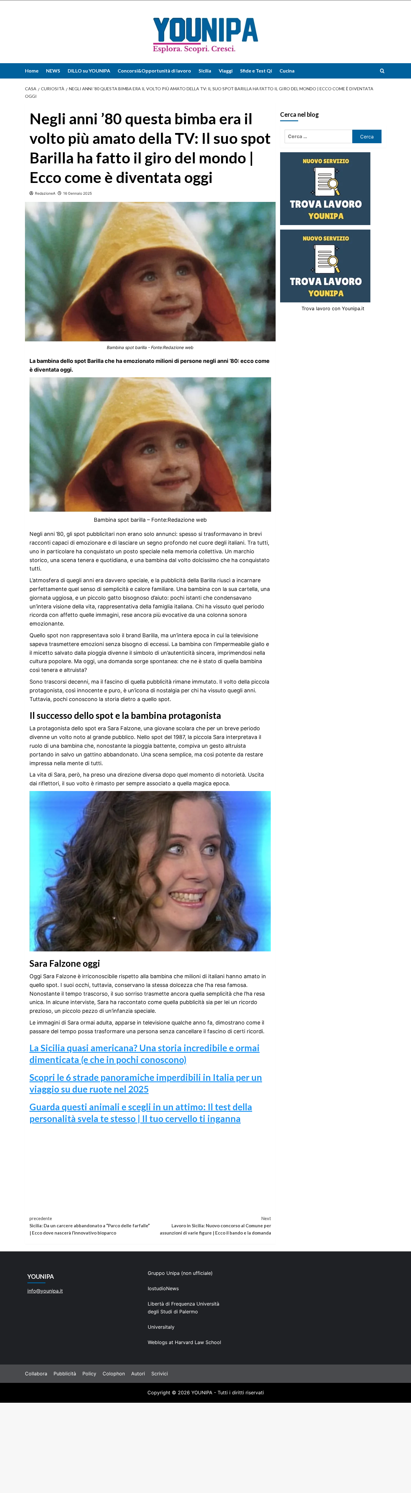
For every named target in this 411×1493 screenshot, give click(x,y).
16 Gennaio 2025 (77, 193)
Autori (138, 1374)
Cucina (287, 70)
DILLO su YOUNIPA (89, 70)
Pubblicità (65, 1374)
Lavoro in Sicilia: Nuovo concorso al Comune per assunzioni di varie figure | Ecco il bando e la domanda (215, 1225)
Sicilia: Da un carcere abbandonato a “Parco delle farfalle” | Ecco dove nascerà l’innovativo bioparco (89, 1225)
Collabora (36, 1374)
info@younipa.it (45, 1291)
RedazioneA (45, 193)
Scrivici (159, 1374)
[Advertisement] (205, 1448)
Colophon (114, 1374)
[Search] (382, 71)
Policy (89, 1374)
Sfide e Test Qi (256, 70)
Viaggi (226, 70)
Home (32, 70)
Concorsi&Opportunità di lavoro (154, 70)
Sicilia (205, 70)
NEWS (53, 70)
